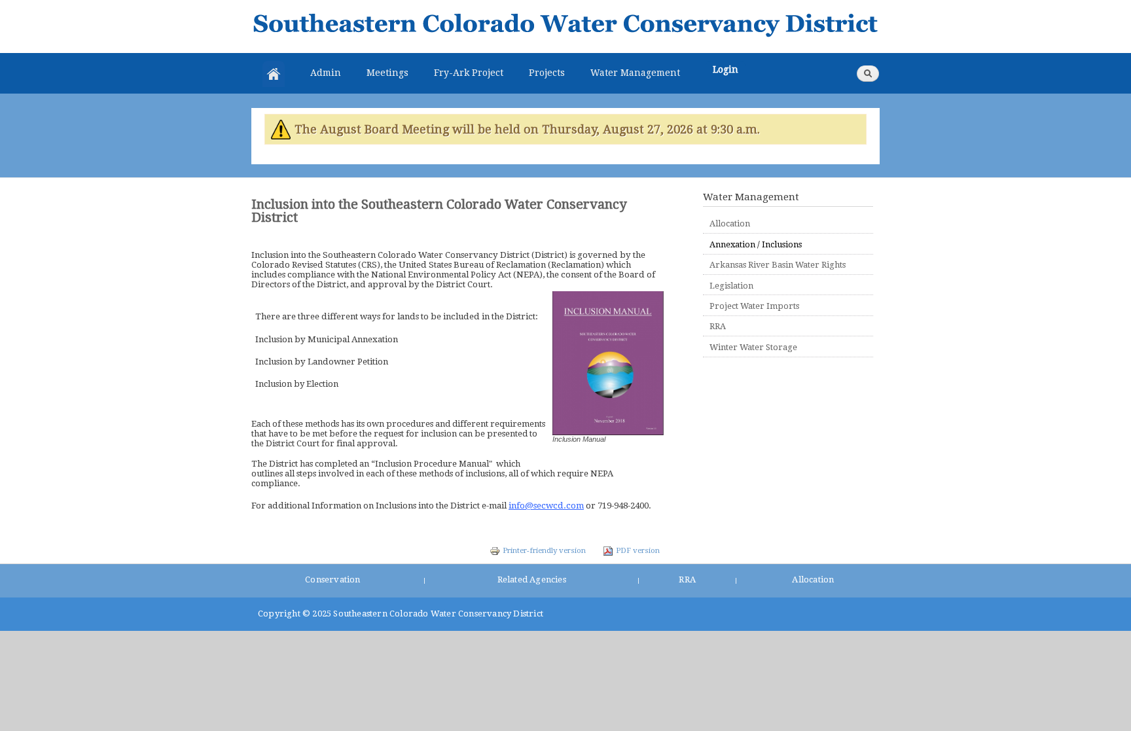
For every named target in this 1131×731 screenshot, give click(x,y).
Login (725, 69)
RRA (717, 326)
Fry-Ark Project (468, 72)
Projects (547, 72)
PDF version (638, 550)
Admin (325, 72)
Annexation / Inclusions (755, 244)
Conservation (332, 579)
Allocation (729, 223)
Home (273, 74)
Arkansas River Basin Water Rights (777, 265)
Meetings (387, 72)
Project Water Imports (754, 306)
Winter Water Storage (753, 347)
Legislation (731, 286)
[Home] (565, 26)
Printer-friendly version (544, 550)
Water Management (635, 72)
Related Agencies (531, 579)
